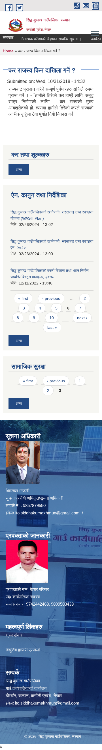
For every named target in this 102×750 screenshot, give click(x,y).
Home (8, 51)
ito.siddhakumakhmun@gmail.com (47, 512)
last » (52, 327)
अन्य (19, 169)
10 (51, 317)
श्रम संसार (14, 635)
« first (23, 298)
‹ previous (51, 298)
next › (82, 317)
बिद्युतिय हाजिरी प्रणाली (23, 649)
